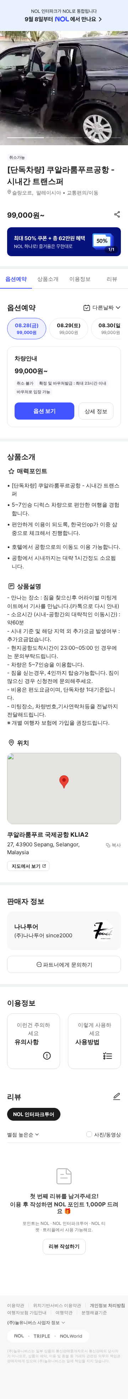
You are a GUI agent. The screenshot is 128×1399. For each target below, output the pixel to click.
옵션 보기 (44, 410)
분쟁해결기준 (94, 1312)
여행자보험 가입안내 (27, 1312)
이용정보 (80, 278)
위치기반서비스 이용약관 (57, 1305)
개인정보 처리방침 (107, 1305)
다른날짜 (103, 307)
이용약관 (15, 1305)
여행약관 (64, 1312)
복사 (116, 845)
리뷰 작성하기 (64, 1246)
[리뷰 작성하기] (116, 1097)
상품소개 (48, 278)
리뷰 (112, 278)
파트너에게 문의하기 (67, 964)
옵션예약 (16, 278)
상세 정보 (96, 411)
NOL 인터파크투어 (33, 1114)
